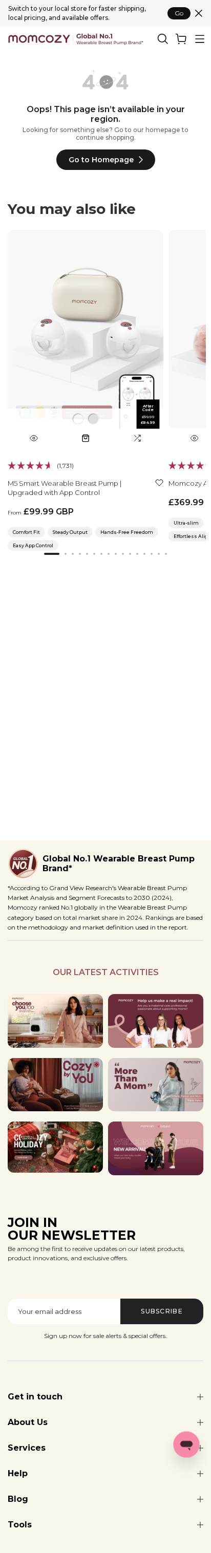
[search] (163, 39)
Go (179, 13)
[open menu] (200, 39)
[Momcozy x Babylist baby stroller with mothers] (155, 1148)
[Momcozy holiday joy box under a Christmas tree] (55, 1147)
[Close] (199, 13)
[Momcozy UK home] (75, 39)
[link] (181, 39)
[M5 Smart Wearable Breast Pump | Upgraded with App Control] (85, 339)
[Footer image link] (55, 1021)
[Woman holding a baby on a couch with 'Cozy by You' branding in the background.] (55, 1085)
